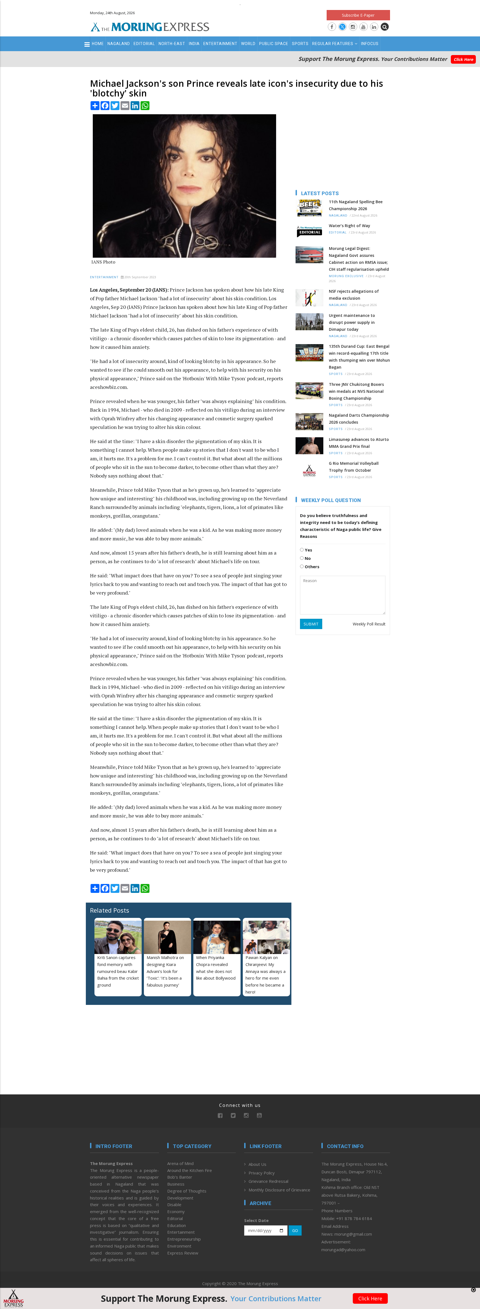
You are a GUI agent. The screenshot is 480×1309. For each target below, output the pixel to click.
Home (98, 43)
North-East (172, 43)
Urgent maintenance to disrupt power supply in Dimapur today (352, 322)
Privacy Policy (262, 1173)
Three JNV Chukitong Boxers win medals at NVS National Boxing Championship (356, 391)
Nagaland (119, 43)
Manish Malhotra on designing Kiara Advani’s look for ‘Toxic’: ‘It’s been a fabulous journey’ (165, 971)
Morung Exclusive (346, 276)
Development (180, 1198)
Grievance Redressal (268, 1181)
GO (295, 1230)
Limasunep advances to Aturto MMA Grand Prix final (359, 443)
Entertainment (220, 43)
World (248, 43)
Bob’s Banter (179, 1177)
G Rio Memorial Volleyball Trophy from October (354, 467)
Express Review (182, 1253)
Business (175, 1184)
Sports (300, 43)
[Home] (150, 26)
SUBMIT (311, 624)
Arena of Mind (180, 1163)
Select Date (256, 1220)
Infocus (370, 43)
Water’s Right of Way (349, 225)
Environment (179, 1246)
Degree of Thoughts (186, 1191)
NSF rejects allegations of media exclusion (354, 295)
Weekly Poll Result (369, 624)
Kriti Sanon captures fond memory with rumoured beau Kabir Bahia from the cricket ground (118, 971)
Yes (308, 550)
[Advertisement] (65, 675)
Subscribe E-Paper (358, 15)
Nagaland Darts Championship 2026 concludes (359, 419)
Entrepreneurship (184, 1239)
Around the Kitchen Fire (189, 1170)
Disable (174, 1204)
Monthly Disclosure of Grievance (279, 1190)
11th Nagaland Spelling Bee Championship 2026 (355, 205)
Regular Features (332, 43)
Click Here (463, 59)
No (307, 558)
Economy (176, 1211)
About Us (257, 1164)
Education (176, 1225)
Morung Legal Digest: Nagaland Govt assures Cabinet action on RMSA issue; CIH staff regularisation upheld (359, 259)
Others (311, 566)
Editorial (144, 43)
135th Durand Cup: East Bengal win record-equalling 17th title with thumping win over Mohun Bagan (359, 357)
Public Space (273, 43)
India (194, 43)
